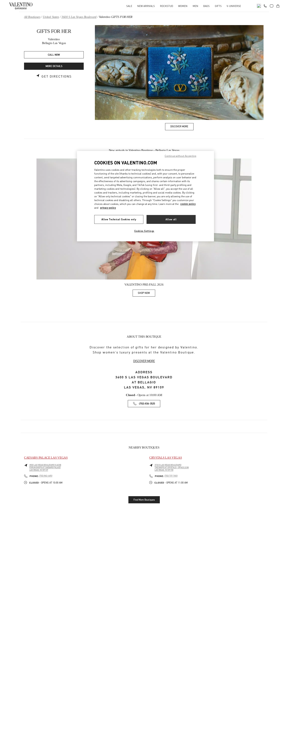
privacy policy (108, 207)
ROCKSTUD (166, 6)
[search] (259, 6)
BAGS (206, 6)
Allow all (171, 219)
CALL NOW (54, 54)
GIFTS (218, 6)
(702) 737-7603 (171, 475)
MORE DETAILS (54, 66)
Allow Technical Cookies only (118, 219)
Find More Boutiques (144, 499)
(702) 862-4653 (45, 475)
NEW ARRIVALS (146, 6)
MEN (195, 6)
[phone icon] (265, 5)
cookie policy (188, 204)
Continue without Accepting (180, 155)
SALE (129, 6)
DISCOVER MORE (144, 361)
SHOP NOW (146, 294)
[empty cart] (278, 6)
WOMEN (182, 6)
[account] (271, 5)
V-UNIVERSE (234, 6)
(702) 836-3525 (147, 403)
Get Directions (57, 76)
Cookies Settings (144, 230)
